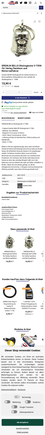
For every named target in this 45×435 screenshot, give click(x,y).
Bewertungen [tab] (24, 118)
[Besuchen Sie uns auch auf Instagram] (30, 2)
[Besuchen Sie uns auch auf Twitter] (21, 2)
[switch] (17, 396)
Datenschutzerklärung (8, 390)
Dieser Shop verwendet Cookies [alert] (22, 350)
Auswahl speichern (22, 428)
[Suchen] (41, 8)
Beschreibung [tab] (8, 118)
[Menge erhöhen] (41, 92)
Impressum (22, 390)
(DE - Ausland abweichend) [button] (18, 112)
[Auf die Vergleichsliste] (35, 21)
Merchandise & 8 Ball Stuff (26, 181)
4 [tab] (24, 60)
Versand (16, 86)
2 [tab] (21, 60)
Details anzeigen (22, 432)
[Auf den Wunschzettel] (39, 21)
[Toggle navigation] (3, 3)
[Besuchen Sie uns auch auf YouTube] (25, 2)
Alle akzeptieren (22, 422)
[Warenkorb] (40, 3)
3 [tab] (23, 60)
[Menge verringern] (4, 92)
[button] (35, 2)
